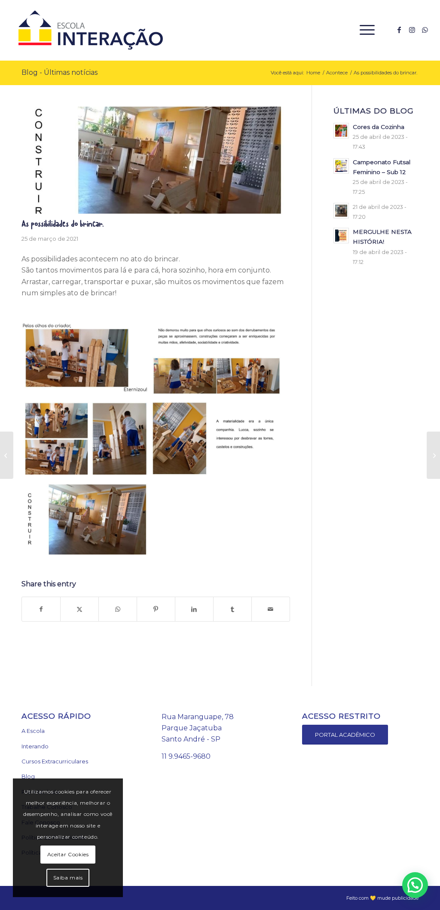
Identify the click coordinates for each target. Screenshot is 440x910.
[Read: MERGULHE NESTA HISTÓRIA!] (341, 235)
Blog (28, 776)
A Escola (33, 730)
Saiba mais (68, 877)
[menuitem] (364, 30)
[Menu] (364, 30)
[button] (415, 885)
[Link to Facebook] (399, 29)
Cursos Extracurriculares (54, 761)
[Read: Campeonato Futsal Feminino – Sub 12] (341, 166)
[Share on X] (79, 609)
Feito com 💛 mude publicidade (382, 898)
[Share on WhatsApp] (118, 609)
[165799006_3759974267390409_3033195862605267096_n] (155, 160)
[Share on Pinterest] (156, 609)
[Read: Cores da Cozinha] (341, 130)
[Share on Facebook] (41, 609)
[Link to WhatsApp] (425, 29)
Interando (35, 746)
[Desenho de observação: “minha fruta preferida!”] (6, 455)
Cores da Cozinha (378, 126)
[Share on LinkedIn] (194, 609)
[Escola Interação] (89, 30)
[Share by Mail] (271, 609)
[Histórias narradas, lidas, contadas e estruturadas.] (433, 455)
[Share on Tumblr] (232, 609)
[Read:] (341, 210)
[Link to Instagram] (412, 29)
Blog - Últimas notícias (59, 72)
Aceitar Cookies (68, 854)
